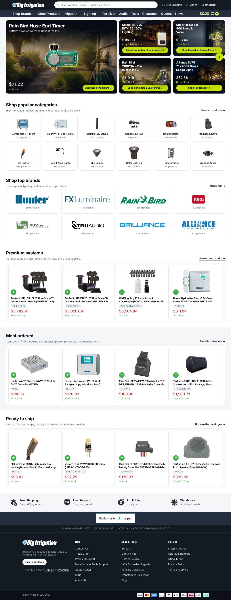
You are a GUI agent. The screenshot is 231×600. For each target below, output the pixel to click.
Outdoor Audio (130, 558)
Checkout (210, 4)
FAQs (78, 574)
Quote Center (83, 569)
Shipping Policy (177, 548)
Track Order (82, 553)
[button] (209, 14)
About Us (80, 580)
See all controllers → (212, 341)
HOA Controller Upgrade (135, 564)
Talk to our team (34, 561)
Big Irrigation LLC (34, 594)
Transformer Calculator (135, 574)
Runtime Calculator (132, 569)
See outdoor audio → (212, 258)
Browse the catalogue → (210, 424)
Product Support (85, 558)
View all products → (213, 110)
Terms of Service (178, 569)
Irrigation (63, 569)
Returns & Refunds (179, 553)
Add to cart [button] (13, 292)
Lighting (49, 569)
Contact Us (81, 548)
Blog (124, 580)
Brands (125, 548)
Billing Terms (175, 558)
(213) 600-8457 (104, 528)
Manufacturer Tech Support (91, 564)
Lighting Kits (128, 553)
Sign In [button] (193, 4)
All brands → (217, 185)
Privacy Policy (176, 564)
